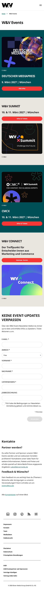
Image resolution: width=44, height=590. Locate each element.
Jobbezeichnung (9, 392)
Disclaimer (7, 548)
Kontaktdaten (10, 494)
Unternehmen (9, 382)
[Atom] (36, 514)
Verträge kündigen (10, 572)
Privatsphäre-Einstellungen (13, 555)
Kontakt (6, 528)
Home (3, 14)
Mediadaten (7, 534)
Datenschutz (7, 552)
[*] (3, 404)
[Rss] (29, 514)
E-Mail (5, 339)
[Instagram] (15, 514)
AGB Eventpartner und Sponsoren (15, 569)
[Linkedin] (8, 514)
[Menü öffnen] (40, 5)
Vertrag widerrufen (10, 576)
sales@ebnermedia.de (19, 467)
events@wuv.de (8, 485)
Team (5, 531)
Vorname (7, 360)
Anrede (6, 350)
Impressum (7, 524)
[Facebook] (22, 514)
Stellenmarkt (8, 538)
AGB (4, 565)
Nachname (7, 371)
